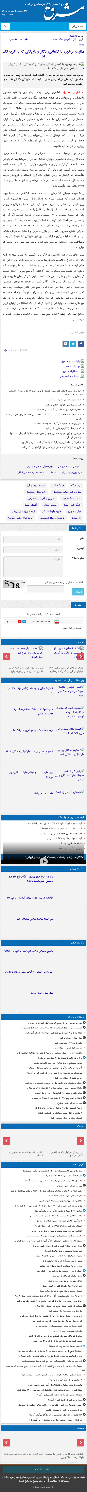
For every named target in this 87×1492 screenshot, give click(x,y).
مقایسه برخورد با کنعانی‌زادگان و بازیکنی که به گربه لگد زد (43, 54)
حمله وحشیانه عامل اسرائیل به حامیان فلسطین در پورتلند (53, 1083)
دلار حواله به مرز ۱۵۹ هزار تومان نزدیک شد (60, 834)
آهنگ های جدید (72, 505)
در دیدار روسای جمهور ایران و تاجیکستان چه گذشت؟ (55, 1420)
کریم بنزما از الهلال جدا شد (68, 1078)
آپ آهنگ (76, 485)
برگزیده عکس (77, 943)
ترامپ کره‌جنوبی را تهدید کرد (67, 1048)
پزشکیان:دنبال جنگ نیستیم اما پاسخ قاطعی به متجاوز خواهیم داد (49, 1053)
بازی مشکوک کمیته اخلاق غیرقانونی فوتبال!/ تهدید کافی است (50, 447)
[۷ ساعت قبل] (69, 736)
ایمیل (80, 548)
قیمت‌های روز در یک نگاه (70, 817)
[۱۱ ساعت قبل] (69, 800)
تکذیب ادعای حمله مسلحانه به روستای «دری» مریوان (55, 1216)
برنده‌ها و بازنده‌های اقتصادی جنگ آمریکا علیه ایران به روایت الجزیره (48, 1241)
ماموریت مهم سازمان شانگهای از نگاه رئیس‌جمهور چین (55, 1385)
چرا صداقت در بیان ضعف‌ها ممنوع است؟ (61, 1176)
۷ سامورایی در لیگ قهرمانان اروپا (65, 1380)
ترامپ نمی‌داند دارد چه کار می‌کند (65, 1346)
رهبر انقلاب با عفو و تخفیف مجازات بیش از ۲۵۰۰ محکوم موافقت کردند (46, 1191)
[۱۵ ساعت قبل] (64, 1442)
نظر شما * (78, 558)
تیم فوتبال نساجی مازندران (40, 466)
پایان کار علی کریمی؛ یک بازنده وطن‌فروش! (60, 1058)
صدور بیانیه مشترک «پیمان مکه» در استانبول (60, 1266)
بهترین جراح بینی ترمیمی (41, 498)
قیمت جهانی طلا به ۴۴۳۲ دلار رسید (64, 838)
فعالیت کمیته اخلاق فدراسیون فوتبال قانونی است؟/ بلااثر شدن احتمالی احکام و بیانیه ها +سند (46, 393)
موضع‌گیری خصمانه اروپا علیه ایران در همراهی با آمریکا (54, 1073)
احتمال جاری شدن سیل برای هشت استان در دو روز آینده (53, 1181)
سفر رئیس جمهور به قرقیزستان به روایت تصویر (28, 972)
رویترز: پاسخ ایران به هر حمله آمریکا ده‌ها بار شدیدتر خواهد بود (50, 1351)
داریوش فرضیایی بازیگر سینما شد (65, 1311)
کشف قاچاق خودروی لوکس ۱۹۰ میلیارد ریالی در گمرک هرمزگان (66, 669)
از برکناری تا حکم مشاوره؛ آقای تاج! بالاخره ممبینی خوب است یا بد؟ (31, 878)
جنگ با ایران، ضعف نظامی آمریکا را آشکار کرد (59, 1271)
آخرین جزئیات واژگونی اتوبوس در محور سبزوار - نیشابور (54, 1068)
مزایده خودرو (74, 511)
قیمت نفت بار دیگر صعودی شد (66, 1118)
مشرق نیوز (55, 10)
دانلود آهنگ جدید (71, 498)
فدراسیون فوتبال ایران (72, 472)
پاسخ (9, 622)
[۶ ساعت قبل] (69, 978)
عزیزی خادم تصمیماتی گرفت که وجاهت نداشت (57, 424)
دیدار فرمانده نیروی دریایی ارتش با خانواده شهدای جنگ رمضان (50, 1356)
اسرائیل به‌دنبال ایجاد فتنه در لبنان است (62, 1286)
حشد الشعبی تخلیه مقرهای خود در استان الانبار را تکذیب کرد (52, 1375)
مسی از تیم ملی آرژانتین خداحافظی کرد (62, 1261)
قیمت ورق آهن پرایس (23, 511)
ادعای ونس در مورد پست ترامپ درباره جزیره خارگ (57, 1231)
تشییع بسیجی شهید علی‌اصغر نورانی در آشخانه (28, 951)
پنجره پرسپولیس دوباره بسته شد (64, 400)
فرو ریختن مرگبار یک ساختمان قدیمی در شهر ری (67, 1154)
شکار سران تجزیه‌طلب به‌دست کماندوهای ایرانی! (54, 857)
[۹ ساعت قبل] (69, 778)
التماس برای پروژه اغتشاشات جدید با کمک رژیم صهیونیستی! (52, 1028)
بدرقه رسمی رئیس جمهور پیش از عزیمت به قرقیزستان (54, 1088)
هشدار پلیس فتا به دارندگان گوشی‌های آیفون (59, 1395)
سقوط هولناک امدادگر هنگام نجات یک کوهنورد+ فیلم (33, 711)
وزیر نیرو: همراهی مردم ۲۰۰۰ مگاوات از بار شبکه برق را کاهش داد (48, 1206)
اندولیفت (76, 518)
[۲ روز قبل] (64, 655)
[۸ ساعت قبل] (69, 757)
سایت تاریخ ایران (36, 485)
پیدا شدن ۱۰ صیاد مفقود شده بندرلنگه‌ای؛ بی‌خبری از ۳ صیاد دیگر (49, 1390)
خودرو (81, 642)
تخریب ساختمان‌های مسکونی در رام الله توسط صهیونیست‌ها (52, 1361)
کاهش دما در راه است (42, 793)
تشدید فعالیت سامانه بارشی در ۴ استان (24, 1154)
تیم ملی (76, 466)
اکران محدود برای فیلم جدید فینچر (64, 1196)
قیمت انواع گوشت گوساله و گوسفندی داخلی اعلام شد (55, 824)
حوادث (80, 1126)
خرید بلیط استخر (51, 511)
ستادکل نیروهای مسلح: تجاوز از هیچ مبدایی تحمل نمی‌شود (52, 1171)
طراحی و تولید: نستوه (43, 1487)
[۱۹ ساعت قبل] (23, 1442)
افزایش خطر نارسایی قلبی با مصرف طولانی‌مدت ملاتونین (64, 1456)
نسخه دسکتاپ (43, 1469)
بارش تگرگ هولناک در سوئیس (67, 1276)
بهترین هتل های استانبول (67, 492)
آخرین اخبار (78, 1165)
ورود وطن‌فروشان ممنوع (69, 1103)
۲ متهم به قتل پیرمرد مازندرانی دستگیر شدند (29, 751)
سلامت (80, 1428)
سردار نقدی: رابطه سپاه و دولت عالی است (60, 1291)
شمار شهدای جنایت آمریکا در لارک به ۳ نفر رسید (30, 690)
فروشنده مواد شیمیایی (52, 518)
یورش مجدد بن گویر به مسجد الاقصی (63, 1410)
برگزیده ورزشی (76, 869)
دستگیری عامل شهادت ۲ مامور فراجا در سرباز (59, 1221)
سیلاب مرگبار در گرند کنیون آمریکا (65, 1400)
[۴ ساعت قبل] (69, 904)
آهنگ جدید (31, 505)
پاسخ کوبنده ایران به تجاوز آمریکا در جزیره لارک (58, 1108)
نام (82, 538)
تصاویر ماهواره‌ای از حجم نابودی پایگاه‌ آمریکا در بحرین (55, 1023)
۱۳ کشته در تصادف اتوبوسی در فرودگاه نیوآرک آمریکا (55, 1415)
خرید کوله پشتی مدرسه (20, 518)
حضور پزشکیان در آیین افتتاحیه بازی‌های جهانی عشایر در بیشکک (50, 1405)
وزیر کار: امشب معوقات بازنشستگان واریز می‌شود (30, 774)
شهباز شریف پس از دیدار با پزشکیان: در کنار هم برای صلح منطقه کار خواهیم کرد (45, 1368)
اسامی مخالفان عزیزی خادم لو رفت (63, 405)
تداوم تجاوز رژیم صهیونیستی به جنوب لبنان (60, 1201)
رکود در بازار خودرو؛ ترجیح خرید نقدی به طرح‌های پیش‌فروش (26, 669)
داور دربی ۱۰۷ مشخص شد (68, 1043)
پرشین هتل (50, 505)
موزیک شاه (58, 485)
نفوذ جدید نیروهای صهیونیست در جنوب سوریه (58, 1326)
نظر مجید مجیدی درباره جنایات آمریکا (63, 1251)
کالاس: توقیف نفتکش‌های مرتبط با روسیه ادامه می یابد (54, 1236)
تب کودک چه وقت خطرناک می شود (23, 1454)
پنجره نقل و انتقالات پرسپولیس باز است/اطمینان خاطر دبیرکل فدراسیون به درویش (45, 416)
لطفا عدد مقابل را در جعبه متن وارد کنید (64, 582)
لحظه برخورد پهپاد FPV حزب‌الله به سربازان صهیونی (56, 1098)
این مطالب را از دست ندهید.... (67, 680)
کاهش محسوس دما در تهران (67, 1331)
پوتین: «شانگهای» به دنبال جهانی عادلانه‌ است (59, 1256)
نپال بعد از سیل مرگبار (41, 993)
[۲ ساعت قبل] (69, 694)
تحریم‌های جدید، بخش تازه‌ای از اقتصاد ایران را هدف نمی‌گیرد (51, 1316)
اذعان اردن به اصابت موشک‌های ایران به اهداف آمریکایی (53, 1033)
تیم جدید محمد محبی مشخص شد (35, 919)
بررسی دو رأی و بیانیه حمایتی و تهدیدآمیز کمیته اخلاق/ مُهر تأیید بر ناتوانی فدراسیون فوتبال (45, 435)
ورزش (76, 26)
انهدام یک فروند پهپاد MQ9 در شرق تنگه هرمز (58, 1226)
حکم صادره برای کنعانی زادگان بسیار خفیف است (57, 410)
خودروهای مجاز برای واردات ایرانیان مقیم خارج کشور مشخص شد (49, 1301)
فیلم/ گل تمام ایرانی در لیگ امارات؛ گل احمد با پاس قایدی (51, 442)
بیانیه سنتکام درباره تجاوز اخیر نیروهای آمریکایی (58, 1063)
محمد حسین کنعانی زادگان (30, 472)
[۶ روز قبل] (23, 655)
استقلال (52, 472)
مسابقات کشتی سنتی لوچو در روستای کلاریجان (58, 1306)
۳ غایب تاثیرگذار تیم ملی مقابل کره (63, 428)
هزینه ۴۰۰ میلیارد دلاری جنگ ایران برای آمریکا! (58, 1211)
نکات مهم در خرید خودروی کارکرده (65, 1281)
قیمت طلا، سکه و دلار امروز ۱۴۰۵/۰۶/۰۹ (32, 730)
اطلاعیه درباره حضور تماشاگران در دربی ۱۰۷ (30, 898)
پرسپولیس (63, 466)
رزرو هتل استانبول (36, 492)
